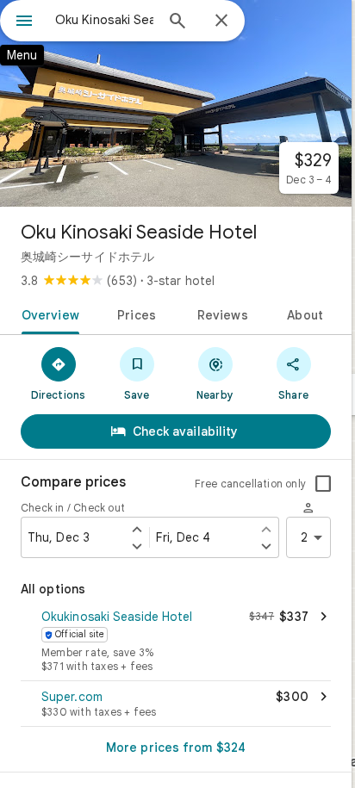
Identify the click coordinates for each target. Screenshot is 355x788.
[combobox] (104, 19)
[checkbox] (323, 484)
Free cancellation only (250, 483)
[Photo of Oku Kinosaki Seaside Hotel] (176, 103)
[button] (176, 642)
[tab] (47, 313)
